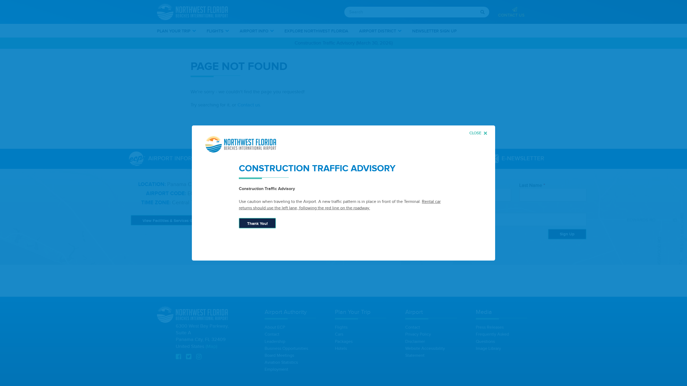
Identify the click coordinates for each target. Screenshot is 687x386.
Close (476, 133)
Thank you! (257, 223)
